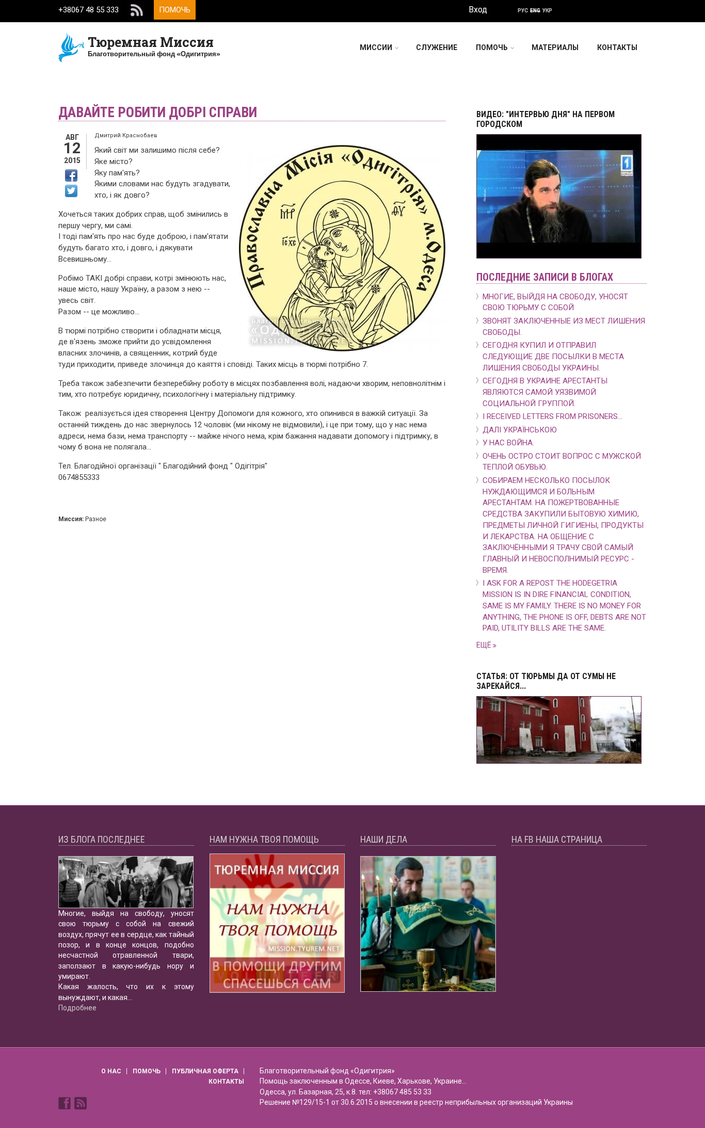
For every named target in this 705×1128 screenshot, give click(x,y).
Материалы (555, 47)
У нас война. (508, 442)
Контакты (617, 47)
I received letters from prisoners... (552, 416)
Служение (436, 47)
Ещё (484, 645)
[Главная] (71, 47)
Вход (478, 9)
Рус (523, 10)
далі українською (520, 429)
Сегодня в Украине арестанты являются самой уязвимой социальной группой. (545, 392)
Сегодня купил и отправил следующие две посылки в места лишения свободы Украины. (553, 357)
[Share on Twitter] (71, 191)
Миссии (376, 47)
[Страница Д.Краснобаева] (65, 1102)
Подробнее (77, 1008)
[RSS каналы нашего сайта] (80, 1102)
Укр (547, 10)
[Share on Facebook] (71, 175)
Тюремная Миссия (151, 42)
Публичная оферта (205, 1071)
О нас (111, 1071)
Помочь (174, 9)
